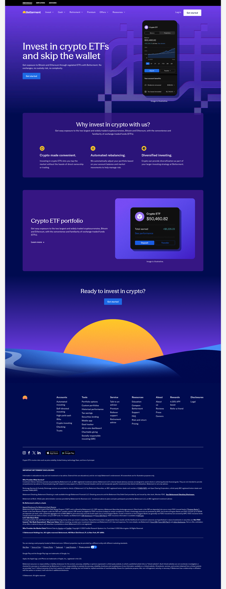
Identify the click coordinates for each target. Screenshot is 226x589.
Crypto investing (64, 423)
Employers (40, 3)
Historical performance (93, 409)
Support (136, 412)
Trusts (59, 430)
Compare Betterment (137, 407)
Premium (91, 12)
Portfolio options (90, 401)
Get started (192, 12)
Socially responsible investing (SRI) (91, 437)
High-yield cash (63, 415)
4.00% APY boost (175, 403)
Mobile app (87, 420)
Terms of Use (36, 547)
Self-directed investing (62, 410)
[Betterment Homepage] (32, 12)
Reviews (160, 408)
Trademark (59, 547)
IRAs (58, 419)
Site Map (26, 547)
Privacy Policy (48, 547)
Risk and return (139, 420)
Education (136, 401)
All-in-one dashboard (92, 428)
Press (158, 412)
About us (159, 403)
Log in (178, 12)
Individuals (27, 3)
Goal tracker (88, 424)
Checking (60, 427)
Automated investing (61, 403)
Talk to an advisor (114, 403)
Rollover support (114, 414)
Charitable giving (90, 432)
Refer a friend (176, 408)
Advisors (52, 3)
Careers (159, 416)
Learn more (36, 242)
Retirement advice (115, 421)
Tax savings (87, 413)
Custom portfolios (90, 405)
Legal (193, 401)
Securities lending (90, 416)
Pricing (135, 423)
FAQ (134, 416)
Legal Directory (71, 547)
